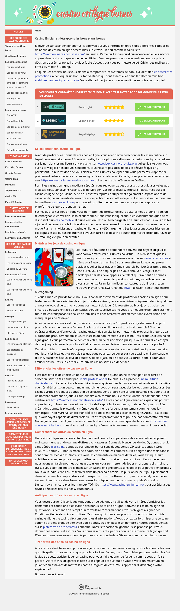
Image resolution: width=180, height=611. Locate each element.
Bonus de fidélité (15, 133)
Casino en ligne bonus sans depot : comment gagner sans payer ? (17, 82)
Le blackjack (11, 339)
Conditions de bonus (15, 56)
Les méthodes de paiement (19, 209)
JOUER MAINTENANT (152, 107)
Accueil (18, 32)
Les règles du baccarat (17, 257)
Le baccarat (11, 252)
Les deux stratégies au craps (17, 388)
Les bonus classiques (16, 62)
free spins (57, 447)
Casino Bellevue (13, 161)
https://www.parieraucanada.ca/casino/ (67, 180)
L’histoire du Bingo (15, 333)
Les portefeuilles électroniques (13, 224)
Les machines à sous (16, 274)
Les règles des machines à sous (19, 292)
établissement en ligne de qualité (57, 80)
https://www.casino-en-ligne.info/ (122, 484)
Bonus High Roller (15, 121)
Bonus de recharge (16, 67)
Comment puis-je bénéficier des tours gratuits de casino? (18, 437)
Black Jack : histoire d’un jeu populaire (18, 367)
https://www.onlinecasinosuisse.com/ (60, 54)
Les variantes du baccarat (19, 263)
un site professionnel (93, 379)
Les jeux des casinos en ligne (18, 245)
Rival (127, 288)
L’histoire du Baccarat (17, 269)
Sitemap (105, 593)
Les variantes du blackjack (19, 344)
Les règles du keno (16, 305)
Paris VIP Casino (13, 202)
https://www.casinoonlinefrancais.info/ (77, 400)
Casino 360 (11, 196)
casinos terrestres (156, 258)
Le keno (9, 300)
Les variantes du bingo (17, 327)
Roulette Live (13, 407)
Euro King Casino (14, 167)
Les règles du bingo (16, 321)
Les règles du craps (16, 396)
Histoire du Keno (15, 310)
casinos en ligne (63, 202)
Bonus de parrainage (17, 144)
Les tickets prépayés (15, 232)
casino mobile (64, 220)
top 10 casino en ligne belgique (18, 462)
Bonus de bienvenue (17, 73)
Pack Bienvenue (14, 104)
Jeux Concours (14, 138)
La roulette (10, 402)
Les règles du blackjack (18, 360)
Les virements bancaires (17, 238)
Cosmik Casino (13, 173)
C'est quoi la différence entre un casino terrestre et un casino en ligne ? (18, 450)
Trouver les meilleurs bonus (15, 48)
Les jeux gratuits (13, 413)
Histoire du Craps (15, 381)
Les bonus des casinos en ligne (19, 39)
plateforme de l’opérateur (60, 527)
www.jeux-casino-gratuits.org (117, 163)
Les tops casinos (18, 156)
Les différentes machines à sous (19, 282)
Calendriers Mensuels (17, 150)
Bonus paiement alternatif (19, 127)
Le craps (9, 375)
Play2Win (10, 185)
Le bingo (9, 316)
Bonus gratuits (13, 98)
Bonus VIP (12, 115)
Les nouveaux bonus (15, 110)
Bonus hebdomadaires (17, 93)
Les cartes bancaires (16, 216)
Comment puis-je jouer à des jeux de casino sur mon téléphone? (19, 423)
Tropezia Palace (13, 190)
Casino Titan (11, 179)
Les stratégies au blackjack (15, 352)
